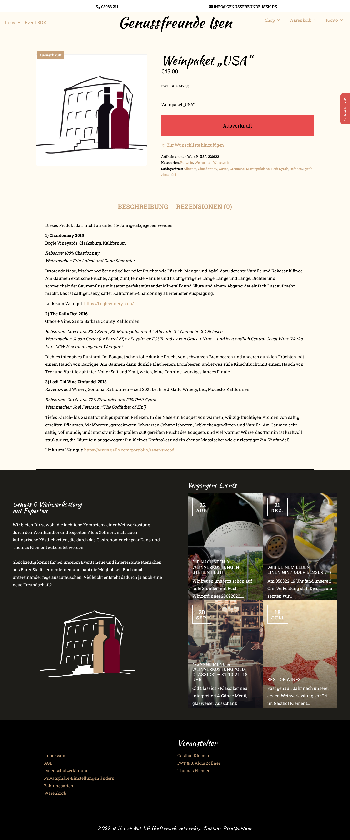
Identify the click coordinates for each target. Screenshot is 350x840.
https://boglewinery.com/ (109, 303)
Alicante (190, 168)
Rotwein (186, 162)
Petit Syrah (279, 168)
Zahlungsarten (58, 786)
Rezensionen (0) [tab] (204, 206)
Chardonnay (207, 168)
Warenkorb (300, 20)
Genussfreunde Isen (175, 22)
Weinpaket (203, 162)
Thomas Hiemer (193, 770)
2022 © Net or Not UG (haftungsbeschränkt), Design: (160, 828)
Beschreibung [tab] (143, 206)
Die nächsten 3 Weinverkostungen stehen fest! (215, 567)
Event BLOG (36, 22)
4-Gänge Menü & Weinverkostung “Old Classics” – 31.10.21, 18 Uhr (220, 672)
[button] (192, 145)
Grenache (237, 168)
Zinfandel (168, 174)
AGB (48, 763)
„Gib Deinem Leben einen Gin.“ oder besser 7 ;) (299, 570)
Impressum (55, 755)
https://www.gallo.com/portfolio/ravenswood (129, 450)
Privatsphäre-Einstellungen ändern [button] (79, 778)
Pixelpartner (237, 828)
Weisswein (221, 162)
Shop (270, 20)
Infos (10, 22)
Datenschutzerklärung (66, 770)
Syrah (308, 168)
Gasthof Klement (194, 755)
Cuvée (223, 168)
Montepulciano (258, 168)
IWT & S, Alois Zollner (198, 763)
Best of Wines (284, 679)
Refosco (296, 168)
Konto (332, 20)
